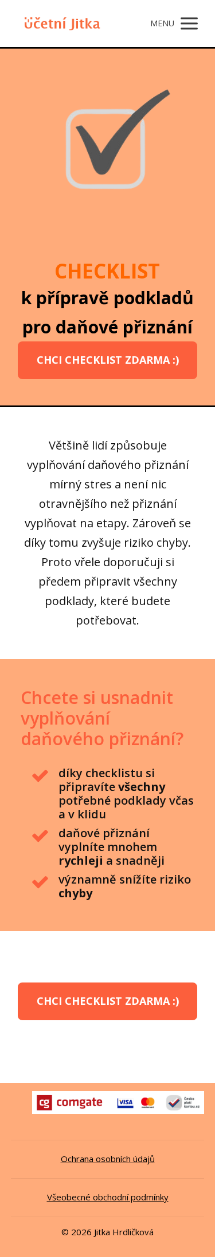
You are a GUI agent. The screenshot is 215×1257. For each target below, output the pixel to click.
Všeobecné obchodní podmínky (108, 1197)
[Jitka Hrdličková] (60, 23)
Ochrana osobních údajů (108, 1158)
